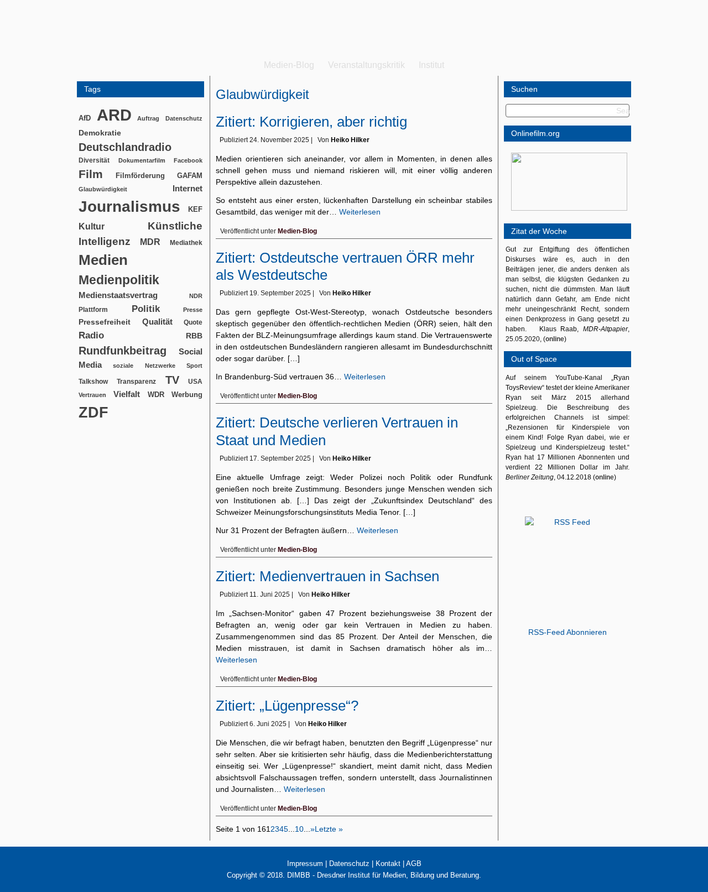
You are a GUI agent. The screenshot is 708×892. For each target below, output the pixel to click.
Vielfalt (126, 394)
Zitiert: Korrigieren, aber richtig (311, 121)
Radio (91, 335)
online (554, 339)
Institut (431, 65)
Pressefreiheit (105, 322)
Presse (192, 309)
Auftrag (148, 118)
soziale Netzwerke (144, 365)
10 (299, 829)
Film (91, 174)
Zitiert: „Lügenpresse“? (287, 705)
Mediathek (186, 242)
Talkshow (93, 381)
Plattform (93, 309)
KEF (195, 209)
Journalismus (129, 206)
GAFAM (189, 175)
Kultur (92, 226)
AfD (85, 118)
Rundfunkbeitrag (122, 351)
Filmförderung (140, 175)
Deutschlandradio (125, 147)
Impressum (305, 863)
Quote (193, 322)
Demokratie (100, 132)
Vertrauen (92, 395)
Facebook (188, 160)
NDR (195, 296)
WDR (156, 394)
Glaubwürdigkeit (103, 189)
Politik (146, 309)
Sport (194, 365)
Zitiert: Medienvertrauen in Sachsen (327, 576)
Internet (187, 188)
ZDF (93, 412)
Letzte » (329, 829)
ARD (114, 115)
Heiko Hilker (350, 140)
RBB (194, 335)
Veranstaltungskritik (366, 65)
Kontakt (388, 863)
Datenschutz (183, 118)
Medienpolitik (119, 280)
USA (195, 381)
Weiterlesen (360, 211)
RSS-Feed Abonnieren (567, 632)
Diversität (94, 160)
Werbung (186, 394)
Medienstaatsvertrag (118, 295)
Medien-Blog (289, 65)
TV (172, 380)
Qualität (157, 321)
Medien (103, 260)
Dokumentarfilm (141, 160)
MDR (150, 242)
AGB (413, 863)
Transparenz (136, 381)
